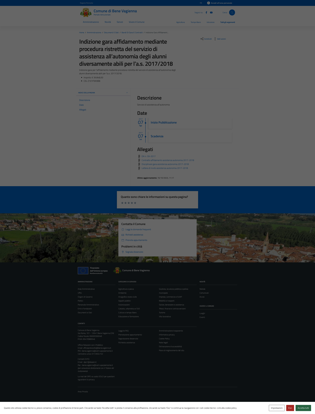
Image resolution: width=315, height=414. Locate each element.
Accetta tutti (303, 408)
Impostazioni (277, 408)
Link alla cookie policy (227, 408)
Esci (290, 408)
